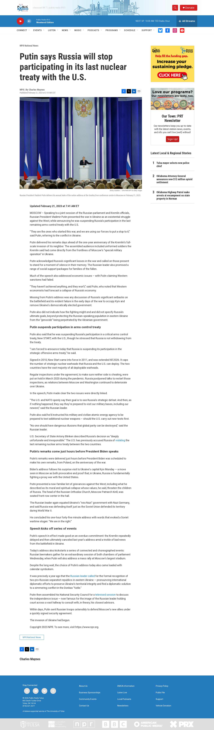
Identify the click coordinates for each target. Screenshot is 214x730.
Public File (160, 693)
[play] (20, 21)
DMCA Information (126, 686)
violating (120, 440)
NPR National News (29, 45)
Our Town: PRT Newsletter (172, 118)
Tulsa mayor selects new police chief (172, 164)
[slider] (33, 21)
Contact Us (84, 706)
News (65, 30)
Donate (189, 7)
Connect (22, 30)
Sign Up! (172, 139)
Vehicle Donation (163, 706)
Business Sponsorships (89, 693)
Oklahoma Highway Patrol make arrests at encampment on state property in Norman (173, 195)
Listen (52, 30)
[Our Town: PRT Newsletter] (172, 99)
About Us (83, 686)
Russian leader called (82, 576)
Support (147, 30)
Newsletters (122, 706)
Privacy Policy (162, 686)
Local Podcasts (124, 699)
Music (77, 30)
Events (37, 30)
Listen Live (122, 693)
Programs (112, 30)
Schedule (129, 30)
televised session (105, 594)
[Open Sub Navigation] (29, 30)
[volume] (29, 21)
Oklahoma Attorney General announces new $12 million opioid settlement (174, 179)
